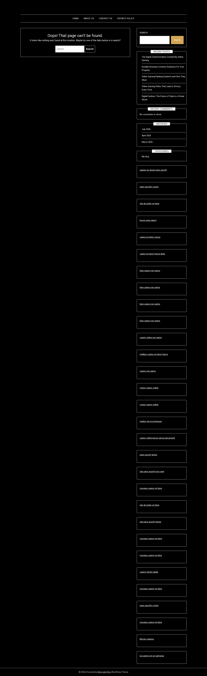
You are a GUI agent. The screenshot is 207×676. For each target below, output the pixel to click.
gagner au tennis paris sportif (153, 170)
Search (144, 32)
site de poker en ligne (149, 203)
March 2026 (147, 142)
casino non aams (148, 371)
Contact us (105, 18)
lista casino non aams (150, 270)
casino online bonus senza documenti (157, 438)
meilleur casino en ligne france (154, 354)
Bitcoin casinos (147, 639)
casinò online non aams (151, 337)
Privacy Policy (125, 18)
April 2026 (146, 135)
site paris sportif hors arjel (152, 471)
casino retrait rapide (149, 572)
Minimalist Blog (104, 672)
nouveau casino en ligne (151, 488)
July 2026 (146, 129)
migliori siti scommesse (151, 421)
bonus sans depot (148, 220)
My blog (145, 156)
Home (76, 18)
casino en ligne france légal (152, 254)
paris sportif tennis (148, 455)
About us (89, 18)
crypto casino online (149, 388)
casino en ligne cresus (150, 237)
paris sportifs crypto (149, 187)
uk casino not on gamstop (152, 656)
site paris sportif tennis (150, 522)
